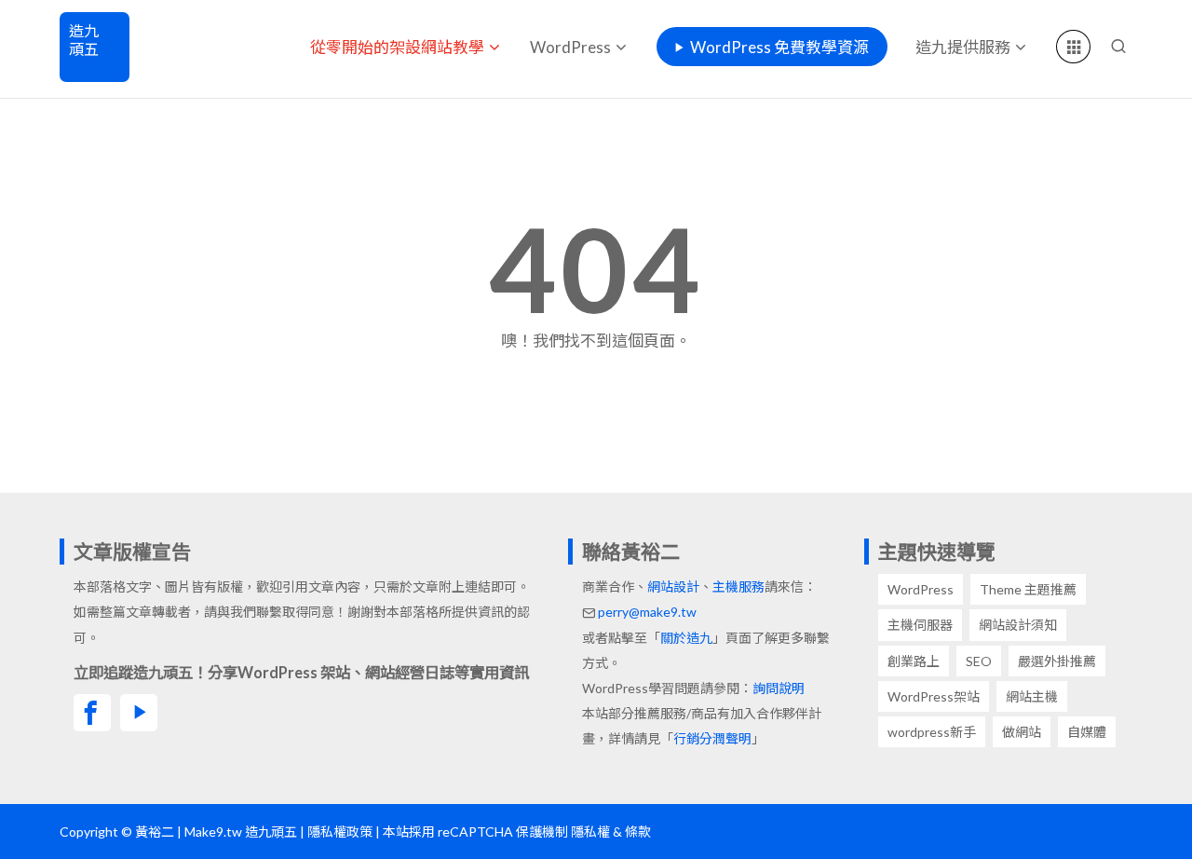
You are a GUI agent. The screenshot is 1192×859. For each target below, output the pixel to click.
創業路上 (913, 661)
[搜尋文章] (1118, 46)
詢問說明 (778, 688)
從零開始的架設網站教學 (397, 47)
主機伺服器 (920, 625)
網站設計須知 (1018, 625)
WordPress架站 (933, 696)
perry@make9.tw (647, 612)
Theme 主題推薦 (1028, 589)
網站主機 (1032, 696)
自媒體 (1086, 732)
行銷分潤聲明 (712, 738)
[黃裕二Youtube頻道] (138, 712)
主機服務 (738, 586)
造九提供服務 (962, 47)
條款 (638, 831)
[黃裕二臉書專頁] (92, 712)
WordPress (570, 47)
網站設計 (673, 586)
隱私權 (590, 831)
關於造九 (686, 638)
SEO (979, 661)
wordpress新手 (931, 732)
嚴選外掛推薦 (1057, 661)
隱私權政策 (339, 831)
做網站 (1021, 732)
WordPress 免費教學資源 (779, 47)
